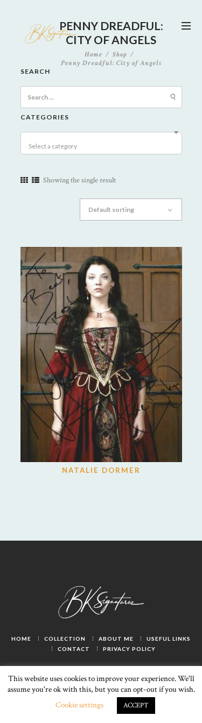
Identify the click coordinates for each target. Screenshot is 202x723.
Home (93, 55)
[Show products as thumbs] (24, 181)
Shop (120, 54)
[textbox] (103, 146)
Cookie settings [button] (79, 705)
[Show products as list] (35, 181)
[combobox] (101, 143)
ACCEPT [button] (136, 705)
